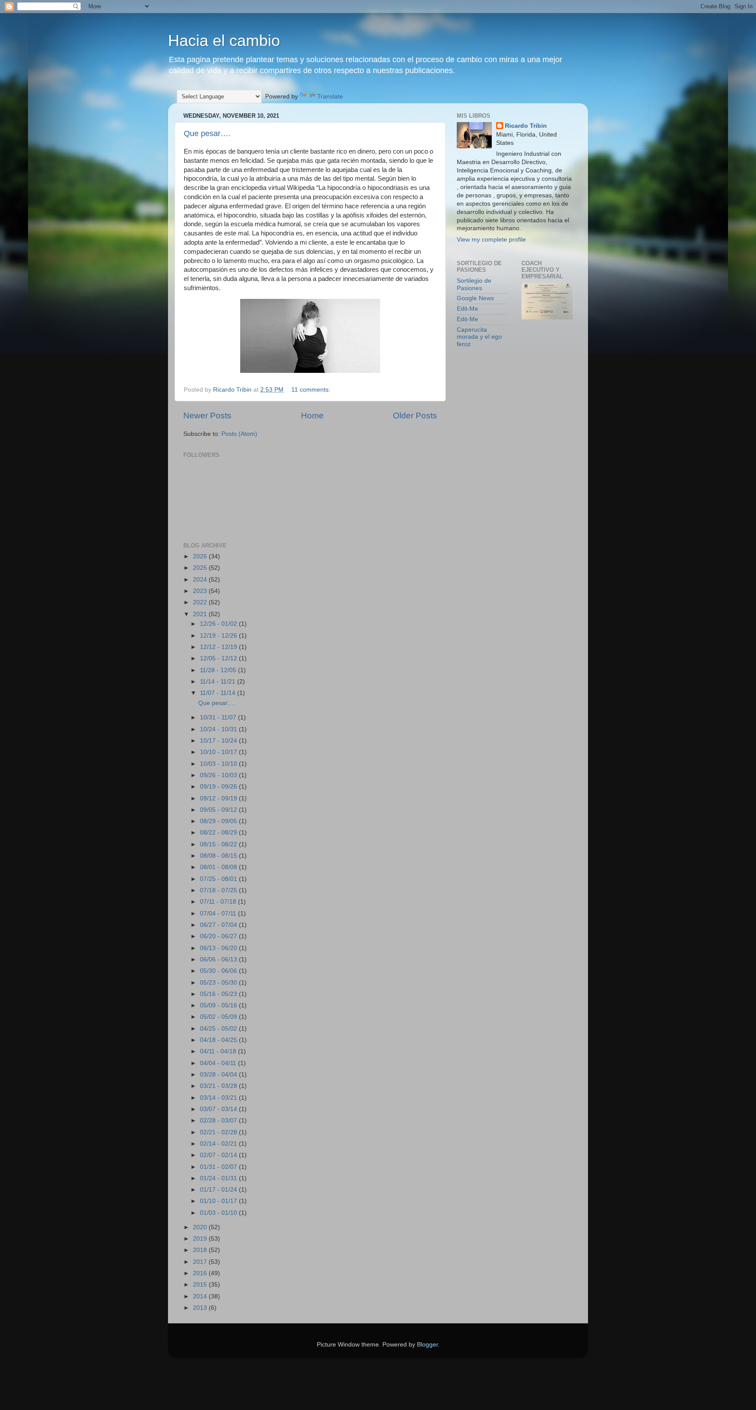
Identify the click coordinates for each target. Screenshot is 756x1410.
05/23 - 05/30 (219, 982)
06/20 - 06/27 (219, 936)
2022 (201, 602)
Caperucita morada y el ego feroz (479, 336)
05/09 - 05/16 (219, 1005)
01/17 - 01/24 (219, 1189)
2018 (201, 1250)
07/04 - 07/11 (219, 913)
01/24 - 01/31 (219, 1178)
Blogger (427, 1344)
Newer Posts (207, 415)
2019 (201, 1238)
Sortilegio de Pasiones (474, 284)
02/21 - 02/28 (219, 1132)
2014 (201, 1296)
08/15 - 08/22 (219, 844)
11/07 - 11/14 (218, 693)
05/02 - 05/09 (219, 1017)
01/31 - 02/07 (219, 1167)
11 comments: (311, 389)
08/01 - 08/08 (219, 867)
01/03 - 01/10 (219, 1213)
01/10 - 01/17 (219, 1201)
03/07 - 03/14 (219, 1109)
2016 (201, 1273)
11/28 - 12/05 (219, 670)
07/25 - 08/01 (219, 879)
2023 (201, 591)
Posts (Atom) (239, 434)
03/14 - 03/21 (219, 1097)
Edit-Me (467, 308)
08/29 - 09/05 (219, 821)
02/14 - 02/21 (219, 1143)
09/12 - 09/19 (219, 798)
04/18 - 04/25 (219, 1040)
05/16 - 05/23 (219, 994)
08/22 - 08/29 (219, 832)
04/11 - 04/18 (219, 1051)
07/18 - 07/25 (219, 890)
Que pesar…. (207, 133)
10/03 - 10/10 (219, 764)
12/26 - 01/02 (219, 624)
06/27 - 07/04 (219, 925)
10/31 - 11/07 (219, 717)
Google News (475, 298)
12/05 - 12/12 (219, 658)
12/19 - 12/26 (219, 635)
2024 (201, 579)
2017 (201, 1262)
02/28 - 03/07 (219, 1120)
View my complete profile (491, 239)
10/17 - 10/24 (219, 740)
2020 (201, 1227)
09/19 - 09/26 (219, 786)
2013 (201, 1308)
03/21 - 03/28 (219, 1086)
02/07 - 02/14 (219, 1155)
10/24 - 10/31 (219, 729)
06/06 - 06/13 (219, 959)
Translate (330, 96)
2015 (201, 1284)
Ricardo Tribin (526, 126)
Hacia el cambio (224, 40)
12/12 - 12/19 (219, 647)
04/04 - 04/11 (219, 1063)
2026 (201, 556)
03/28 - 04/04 (219, 1074)
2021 (201, 614)
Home (312, 415)
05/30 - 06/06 (219, 971)
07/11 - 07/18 (219, 901)
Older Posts (415, 415)
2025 (201, 568)
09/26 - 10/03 (219, 775)
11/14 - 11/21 (218, 681)
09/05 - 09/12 (219, 810)
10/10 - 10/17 (219, 752)
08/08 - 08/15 (219, 855)
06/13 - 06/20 (219, 948)
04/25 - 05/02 (219, 1028)
